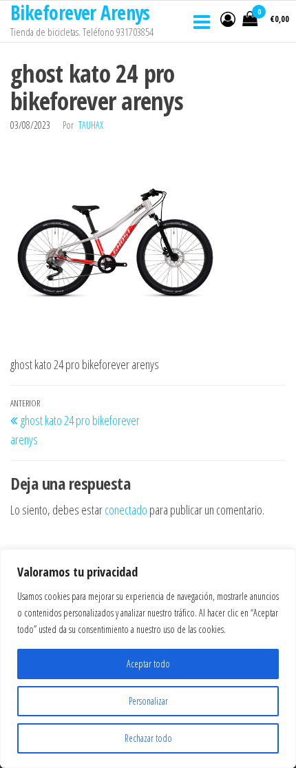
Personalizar (148, 700)
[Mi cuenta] (227, 18)
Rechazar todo (148, 738)
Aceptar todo (148, 663)
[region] (148, 658)
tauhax (90, 125)
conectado (126, 509)
